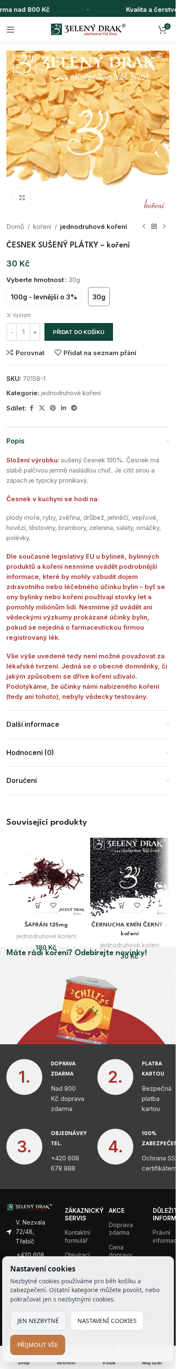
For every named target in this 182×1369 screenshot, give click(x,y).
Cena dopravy (120, 1251)
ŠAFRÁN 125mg (46, 925)
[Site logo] (88, 29)
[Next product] (164, 227)
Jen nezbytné (38, 1321)
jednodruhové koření (93, 227)
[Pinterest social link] (52, 408)
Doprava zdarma (121, 1228)
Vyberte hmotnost (35, 280)
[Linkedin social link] (63, 408)
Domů (15, 227)
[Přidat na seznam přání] (53, 905)
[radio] (44, 296)
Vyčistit (22, 315)
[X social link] (41, 408)
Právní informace (161, 1236)
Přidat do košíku (79, 332)
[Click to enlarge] (22, 197)
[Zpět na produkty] (154, 227)
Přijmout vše (37, 1345)
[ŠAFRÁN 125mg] (46, 877)
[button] (38, 905)
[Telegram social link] (74, 408)
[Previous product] (144, 227)
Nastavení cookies (107, 1321)
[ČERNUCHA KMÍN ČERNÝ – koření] (130, 877)
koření (42, 227)
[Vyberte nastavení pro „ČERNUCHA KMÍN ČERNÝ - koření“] (122, 905)
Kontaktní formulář (77, 1236)
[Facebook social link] (31, 408)
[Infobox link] (45, 1086)
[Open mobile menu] (10, 29)
